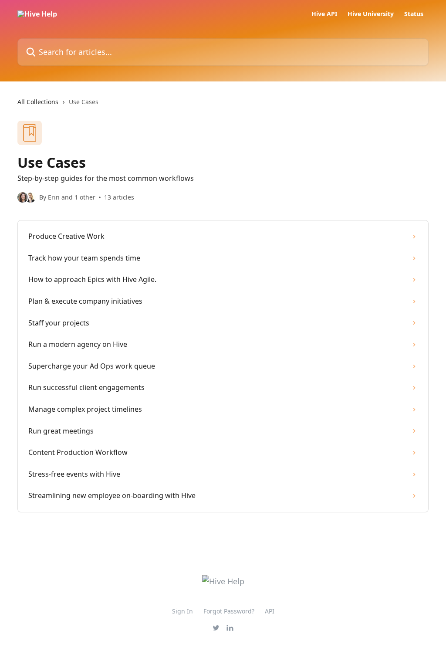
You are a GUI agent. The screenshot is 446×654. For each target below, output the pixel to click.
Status (413, 14)
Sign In (182, 611)
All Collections (37, 102)
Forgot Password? (228, 611)
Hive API (324, 14)
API (269, 611)
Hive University (371, 14)
